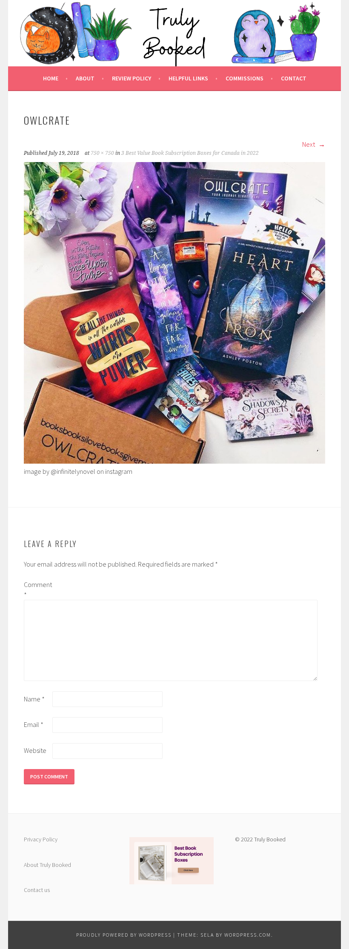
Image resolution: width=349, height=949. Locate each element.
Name (34, 699)
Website (35, 750)
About (85, 78)
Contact (293, 78)
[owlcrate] (175, 461)
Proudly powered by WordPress (124, 935)
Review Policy (131, 78)
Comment (37, 589)
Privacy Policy (40, 839)
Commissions (244, 78)
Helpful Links (188, 78)
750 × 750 (102, 153)
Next (309, 144)
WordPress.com (247, 935)
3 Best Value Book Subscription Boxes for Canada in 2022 (190, 153)
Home (50, 78)
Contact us (37, 890)
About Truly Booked (47, 865)
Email (33, 724)
